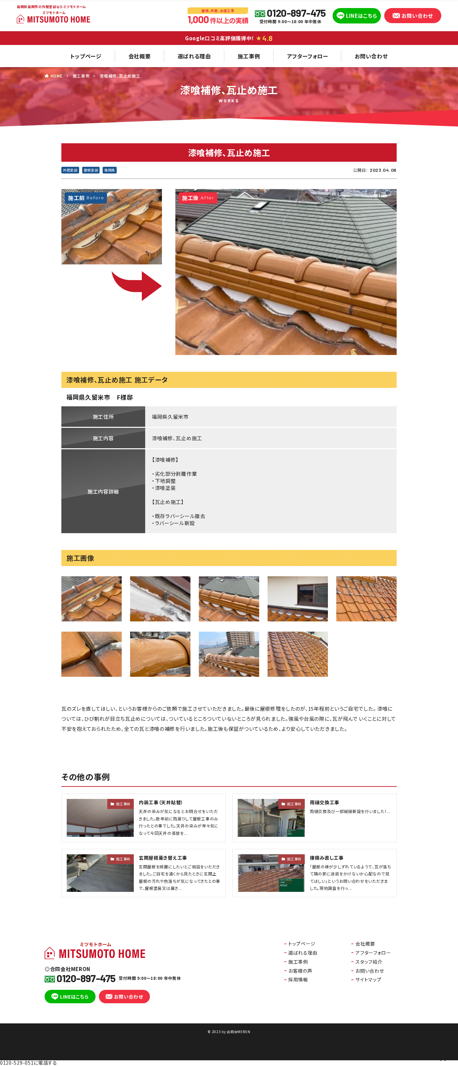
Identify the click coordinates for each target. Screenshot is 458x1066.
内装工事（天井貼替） (161, 802)
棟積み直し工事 (327, 857)
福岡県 (109, 169)
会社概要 (139, 56)
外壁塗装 (70, 169)
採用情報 (298, 979)
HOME (57, 76)
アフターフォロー (307, 56)
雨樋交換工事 (324, 802)
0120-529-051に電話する (28, 1062)
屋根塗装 (91, 169)
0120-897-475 (296, 13)
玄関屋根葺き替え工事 (163, 857)
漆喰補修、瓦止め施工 (120, 76)
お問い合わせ (417, 15)
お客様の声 (300, 970)
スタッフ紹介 (368, 961)
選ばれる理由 (194, 56)
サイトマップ (368, 979)
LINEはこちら (361, 15)
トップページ (86, 56)
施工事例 (249, 56)
